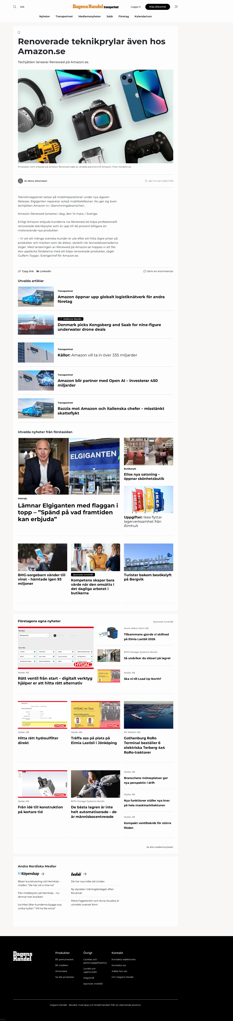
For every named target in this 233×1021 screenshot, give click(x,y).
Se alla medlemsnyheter (159, 847)
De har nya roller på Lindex (88, 881)
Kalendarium (143, 16)
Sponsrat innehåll (93, 983)
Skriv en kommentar (160, 271)
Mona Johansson (37, 180)
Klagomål (88, 977)
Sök (22, 6)
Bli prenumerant (64, 959)
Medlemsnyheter (89, 16)
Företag (124, 16)
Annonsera (61, 971)
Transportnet (64, 16)
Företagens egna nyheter (39, 621)
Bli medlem (61, 965)
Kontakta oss (119, 965)
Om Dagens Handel (122, 977)
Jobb (110, 16)
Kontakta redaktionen (124, 959)
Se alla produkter (64, 977)
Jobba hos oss (119, 971)
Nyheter (44, 16)
